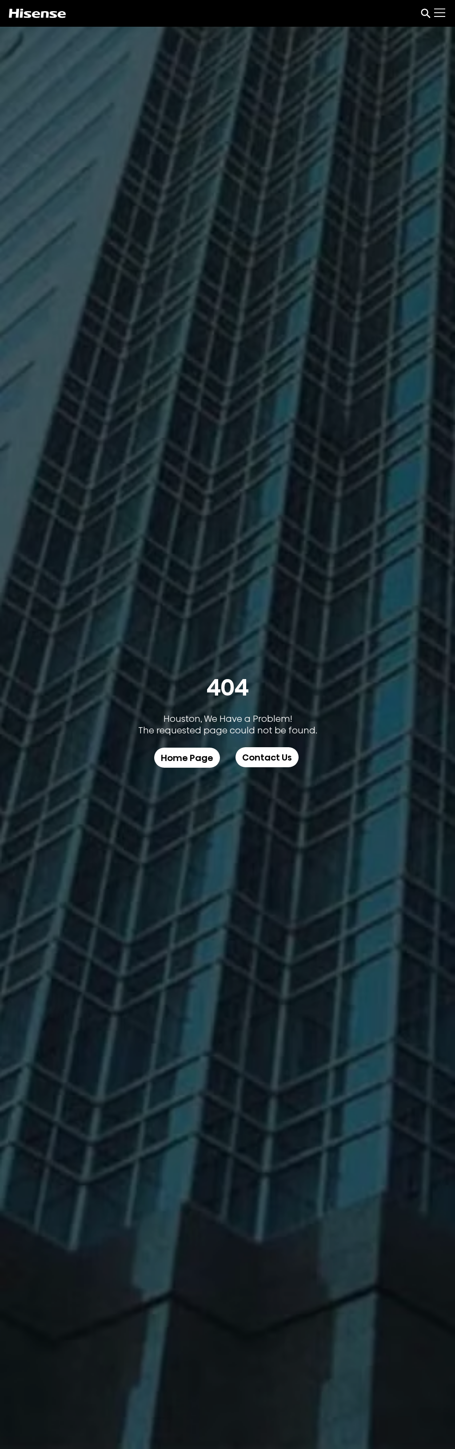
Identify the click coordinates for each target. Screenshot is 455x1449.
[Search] (425, 13)
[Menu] (440, 12)
